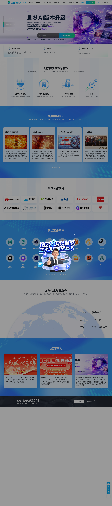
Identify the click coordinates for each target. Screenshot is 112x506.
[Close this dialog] (73, 235)
